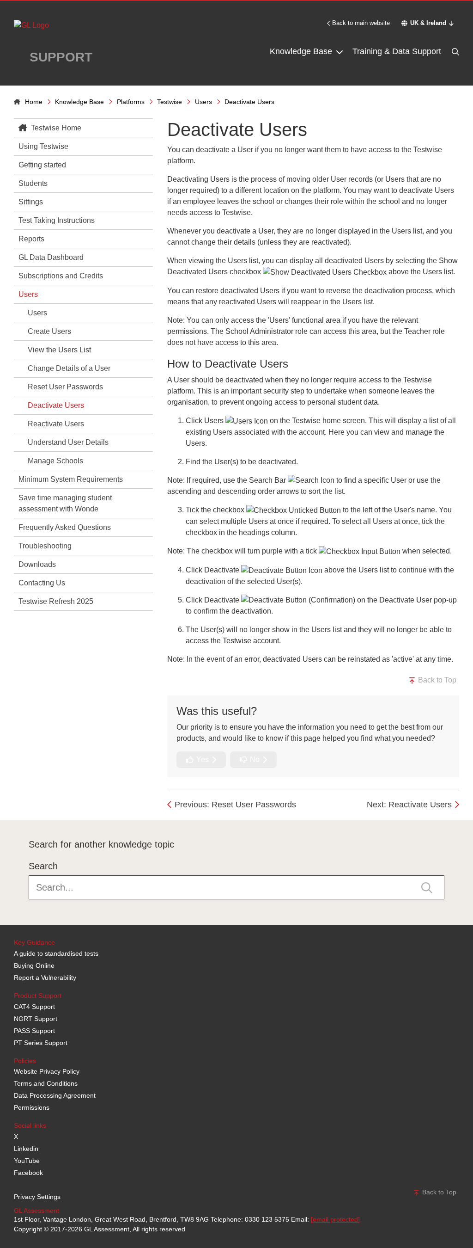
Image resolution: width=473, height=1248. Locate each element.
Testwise (169, 101)
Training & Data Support (396, 51)
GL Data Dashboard (51, 257)
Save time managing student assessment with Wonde (65, 503)
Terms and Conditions (46, 1083)
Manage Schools (55, 461)
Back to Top (436, 680)
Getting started (42, 165)
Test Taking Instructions (56, 220)
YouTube (27, 1160)
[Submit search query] (426, 887)
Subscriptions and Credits (60, 276)
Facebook (28, 1172)
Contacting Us (41, 583)
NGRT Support (35, 1018)
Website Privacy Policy (46, 1071)
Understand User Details (68, 442)
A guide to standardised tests (56, 953)
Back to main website (361, 22)
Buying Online (34, 965)
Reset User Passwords (65, 387)
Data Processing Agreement (55, 1095)
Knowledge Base (302, 51)
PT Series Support (40, 1042)
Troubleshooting (45, 546)
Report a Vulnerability (45, 977)
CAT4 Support (34, 1006)
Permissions (31, 1107)
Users (203, 101)
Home (33, 101)
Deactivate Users (56, 405)
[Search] (454, 51)
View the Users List (59, 350)
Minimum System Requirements (70, 479)
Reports (31, 239)
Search (43, 866)
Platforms (131, 101)
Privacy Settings (37, 1196)
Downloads (37, 564)
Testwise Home (55, 128)
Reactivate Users (56, 424)
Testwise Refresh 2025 (55, 601)
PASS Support (34, 1030)
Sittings (30, 202)
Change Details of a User (69, 368)
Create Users (49, 331)
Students (33, 183)
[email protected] (335, 1219)
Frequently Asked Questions (64, 527)
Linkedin (26, 1148)
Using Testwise (43, 146)
